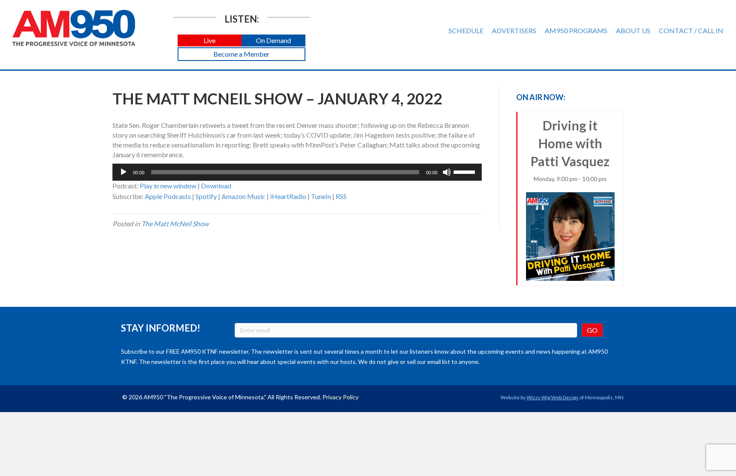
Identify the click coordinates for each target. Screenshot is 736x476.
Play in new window (168, 186)
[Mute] (447, 172)
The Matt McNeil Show (175, 223)
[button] (210, 41)
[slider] (465, 171)
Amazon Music (243, 196)
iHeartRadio (288, 196)
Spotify (206, 196)
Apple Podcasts (168, 196)
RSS (341, 196)
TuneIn (321, 196)
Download (216, 186)
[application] (297, 172)
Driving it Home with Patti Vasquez (570, 150)
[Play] (123, 172)
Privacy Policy (340, 397)
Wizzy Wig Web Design (552, 397)
